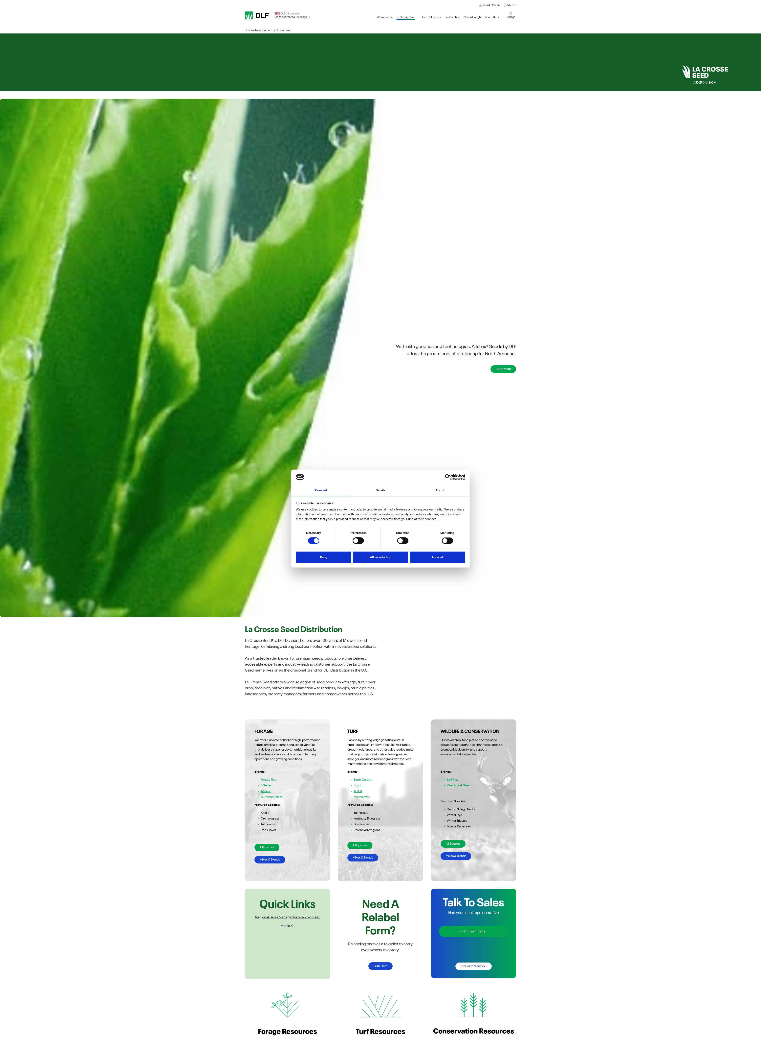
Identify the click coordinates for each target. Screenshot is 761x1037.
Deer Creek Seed (458, 785)
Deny (323, 557)
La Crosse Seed (281, 30)
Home (266, 30)
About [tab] (440, 490)
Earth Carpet (363, 779)
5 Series (266, 785)
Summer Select (271, 797)
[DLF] (257, 15)
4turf (357, 785)
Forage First (268, 779)
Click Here (380, 966)
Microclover (362, 797)
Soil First (452, 779)
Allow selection (380, 557)
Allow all (438, 557)
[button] (408, 17)
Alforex (266, 791)
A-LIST (358, 791)
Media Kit (287, 926)
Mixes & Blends (270, 859)
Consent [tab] (321, 490)
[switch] (358, 540)
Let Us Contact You (474, 966)
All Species (267, 847)
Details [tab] (380, 490)
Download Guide (499, 369)
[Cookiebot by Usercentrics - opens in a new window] (448, 477)
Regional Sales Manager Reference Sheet (287, 917)
